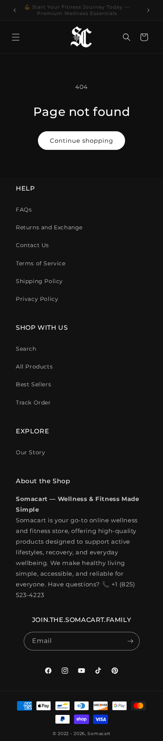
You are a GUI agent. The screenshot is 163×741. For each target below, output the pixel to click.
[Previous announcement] (14, 10)
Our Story (30, 452)
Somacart (98, 733)
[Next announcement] (148, 10)
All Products (34, 366)
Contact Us (32, 245)
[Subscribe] (130, 641)
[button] (16, 37)
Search (26, 348)
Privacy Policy (37, 298)
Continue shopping (81, 140)
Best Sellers (33, 384)
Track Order (33, 402)
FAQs (24, 209)
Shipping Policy (39, 281)
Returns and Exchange (49, 227)
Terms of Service (41, 263)
